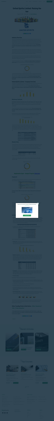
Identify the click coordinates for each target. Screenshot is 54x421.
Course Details (27, 215)
